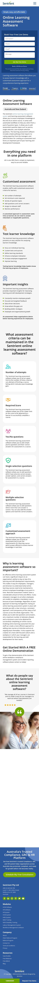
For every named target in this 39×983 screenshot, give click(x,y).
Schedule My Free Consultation (19, 874)
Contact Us (6, 943)
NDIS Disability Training (10, 922)
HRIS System (7, 917)
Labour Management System (12, 925)
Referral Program (8, 940)
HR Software (7, 910)
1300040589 (10, 981)
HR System (6, 912)
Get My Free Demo (19, 62)
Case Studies (7, 956)
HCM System (7, 915)
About (5, 935)
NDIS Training (7, 920)
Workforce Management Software (13, 927)
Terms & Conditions (9, 946)
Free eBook (6, 961)
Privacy (5, 948)
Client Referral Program (10, 938)
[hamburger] (34, 3)
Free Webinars (7, 958)
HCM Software (7, 907)
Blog (4, 964)
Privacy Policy (25, 70)
